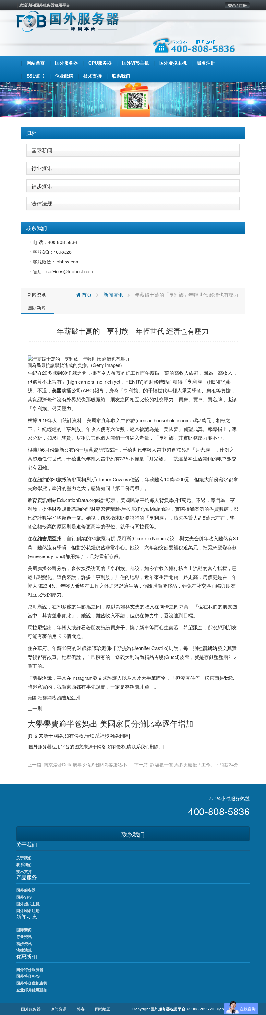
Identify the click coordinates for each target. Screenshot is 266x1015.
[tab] (133, 133)
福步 (104, 735)
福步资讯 (41, 186)
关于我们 (24, 858)
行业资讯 (41, 168)
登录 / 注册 (237, 5)
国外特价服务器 (29, 969)
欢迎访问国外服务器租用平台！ (46, 5)
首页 (85, 294)
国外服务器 (40, 746)
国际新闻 (41, 150)
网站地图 (103, 1008)
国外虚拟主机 (28, 904)
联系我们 (133, 834)
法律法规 (41, 203)
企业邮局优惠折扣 (31, 990)
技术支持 (24, 871)
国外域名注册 (28, 910)
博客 (81, 1008)
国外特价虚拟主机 (31, 983)
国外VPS (24, 897)
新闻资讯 (37, 294)
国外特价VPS (28, 976)
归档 (31, 133)
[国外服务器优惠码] (133, 98)
